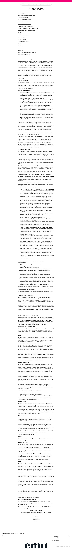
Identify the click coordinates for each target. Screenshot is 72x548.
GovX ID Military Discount (56, 537)
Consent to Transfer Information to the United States (28, 28)
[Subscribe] (19, 536)
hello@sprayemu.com (55, 540)
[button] (49, 4)
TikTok (68, 536)
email (24, 533)
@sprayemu (14, 533)
